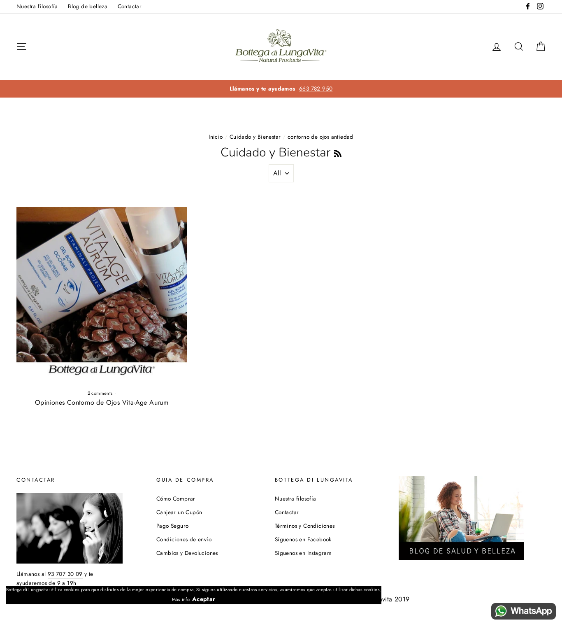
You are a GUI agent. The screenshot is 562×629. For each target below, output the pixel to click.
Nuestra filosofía (37, 6)
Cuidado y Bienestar (255, 137)
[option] (281, 88)
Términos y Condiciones (305, 526)
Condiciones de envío (183, 539)
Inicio (216, 137)
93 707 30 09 (65, 574)
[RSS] (338, 152)
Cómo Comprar (175, 498)
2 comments (100, 393)
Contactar (130, 6)
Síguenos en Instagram (303, 553)
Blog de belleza (87, 6)
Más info (181, 599)
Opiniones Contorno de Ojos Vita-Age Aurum (101, 402)
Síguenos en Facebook (303, 539)
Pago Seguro (172, 526)
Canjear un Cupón (179, 512)
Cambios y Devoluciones (187, 553)
